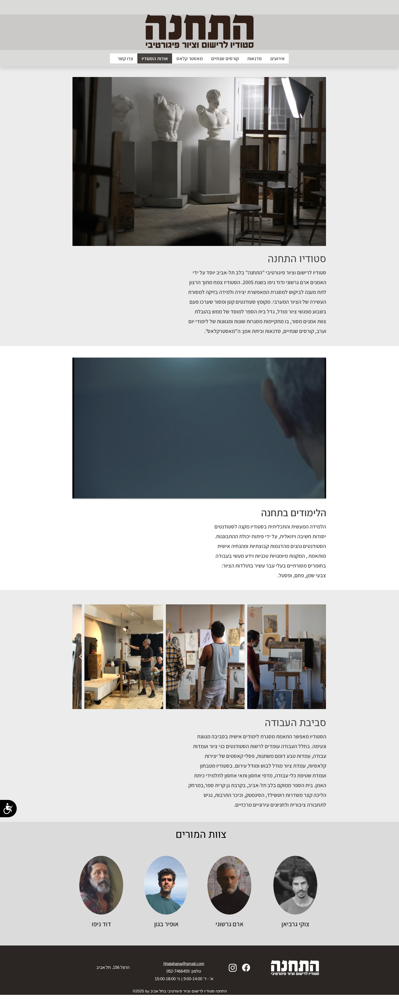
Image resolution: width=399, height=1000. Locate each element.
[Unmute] (88, 491)
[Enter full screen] (318, 491)
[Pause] (79, 491)
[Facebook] (246, 967)
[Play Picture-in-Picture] (309, 491)
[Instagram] (232, 967)
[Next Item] (82, 657)
